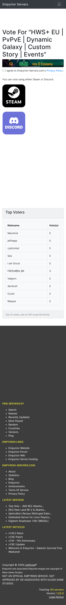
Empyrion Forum (17, 451)
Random (13, 424)
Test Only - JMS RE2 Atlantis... (26, 506)
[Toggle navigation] (59, 4)
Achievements (16, 486)
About (12, 471)
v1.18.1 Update (16, 544)
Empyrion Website (18, 448)
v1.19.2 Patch (15, 533)
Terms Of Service (18, 490)
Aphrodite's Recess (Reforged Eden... (30, 513)
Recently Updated (18, 417)
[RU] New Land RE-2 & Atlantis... (27, 509)
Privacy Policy (55, 70)
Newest (12, 413)
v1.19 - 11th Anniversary (21, 540)
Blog (11, 478)
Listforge (30, 564)
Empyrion (13, 482)
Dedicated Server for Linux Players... (29, 517)
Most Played (15, 420)
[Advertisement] (33, 19)
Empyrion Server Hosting (23, 459)
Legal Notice (56, 597)
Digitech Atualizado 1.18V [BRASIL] (28, 520)
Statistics (13, 475)
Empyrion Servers (15, 4)
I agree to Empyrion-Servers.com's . (34, 70)
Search (12, 409)
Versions (13, 431)
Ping (11, 435)
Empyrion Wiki (16, 455)
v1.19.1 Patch (15, 536)
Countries (14, 428)
